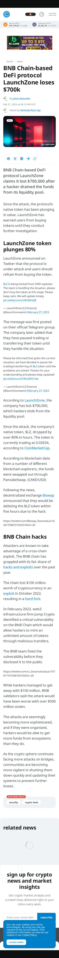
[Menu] (52, 14)
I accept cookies (16, 942)
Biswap (48, 495)
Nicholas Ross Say (30, 110)
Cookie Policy (29, 934)
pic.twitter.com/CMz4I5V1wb (21, 378)
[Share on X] (15, 158)
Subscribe (46, 917)
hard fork (32, 598)
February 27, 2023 (38, 312)
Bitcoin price (15, 24)
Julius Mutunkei (21, 98)
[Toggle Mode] (41, 14)
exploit (8, 593)
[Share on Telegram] (28, 158)
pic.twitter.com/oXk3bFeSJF (19, 300)
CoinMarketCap (36, 448)
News (20, 61)
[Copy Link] (34, 158)
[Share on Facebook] (8, 158)
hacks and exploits (18, 567)
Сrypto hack (31, 802)
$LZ (5, 284)
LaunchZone (35, 400)
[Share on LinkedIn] (21, 158)
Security (13, 802)
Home (10, 61)
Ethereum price (44, 24)
